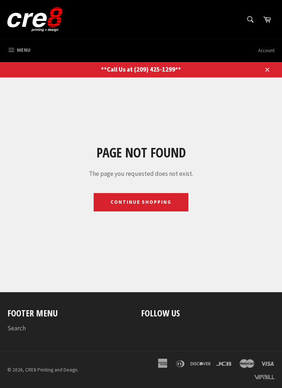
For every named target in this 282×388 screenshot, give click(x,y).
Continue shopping (141, 202)
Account (266, 50)
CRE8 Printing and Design (51, 370)
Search (16, 328)
